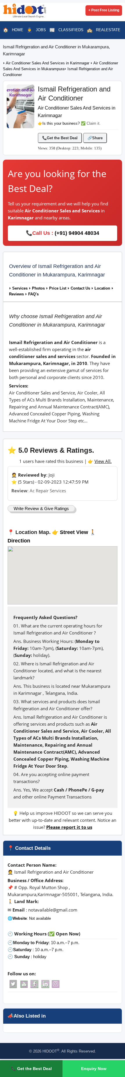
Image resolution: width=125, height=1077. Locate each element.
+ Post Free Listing (103, 10)
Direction (19, 541)
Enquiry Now (93, 1068)
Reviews (16, 294)
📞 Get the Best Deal (31, 1068)
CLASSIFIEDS (70, 30)
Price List (57, 288)
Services (20, 288)
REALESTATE (108, 30)
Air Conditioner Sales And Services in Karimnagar (48, 63)
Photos (38, 288)
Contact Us (80, 288)
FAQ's (33, 294)
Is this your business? (61, 123)
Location (102, 288)
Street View (74, 532)
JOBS (41, 30)
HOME (17, 30)
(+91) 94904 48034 (77, 233)
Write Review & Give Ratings (41, 508)
